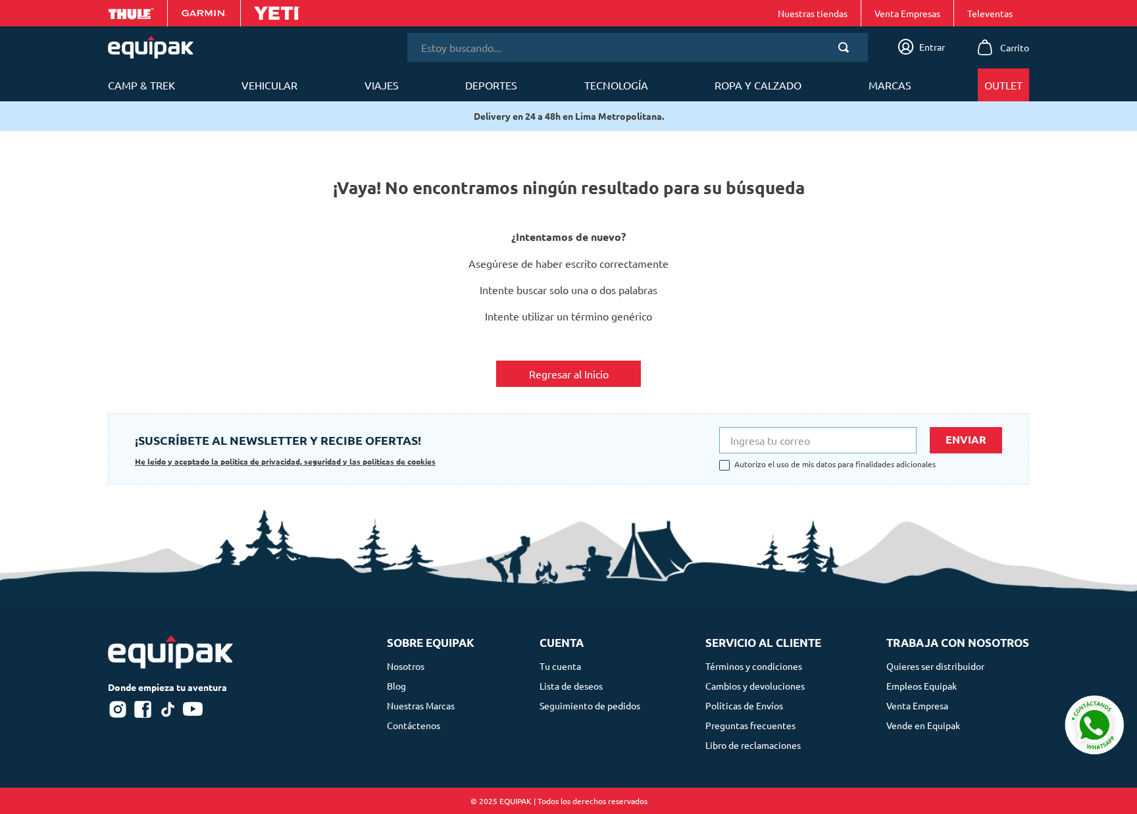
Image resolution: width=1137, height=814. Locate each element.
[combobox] (637, 47)
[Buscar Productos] (846, 47)
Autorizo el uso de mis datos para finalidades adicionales (835, 464)
